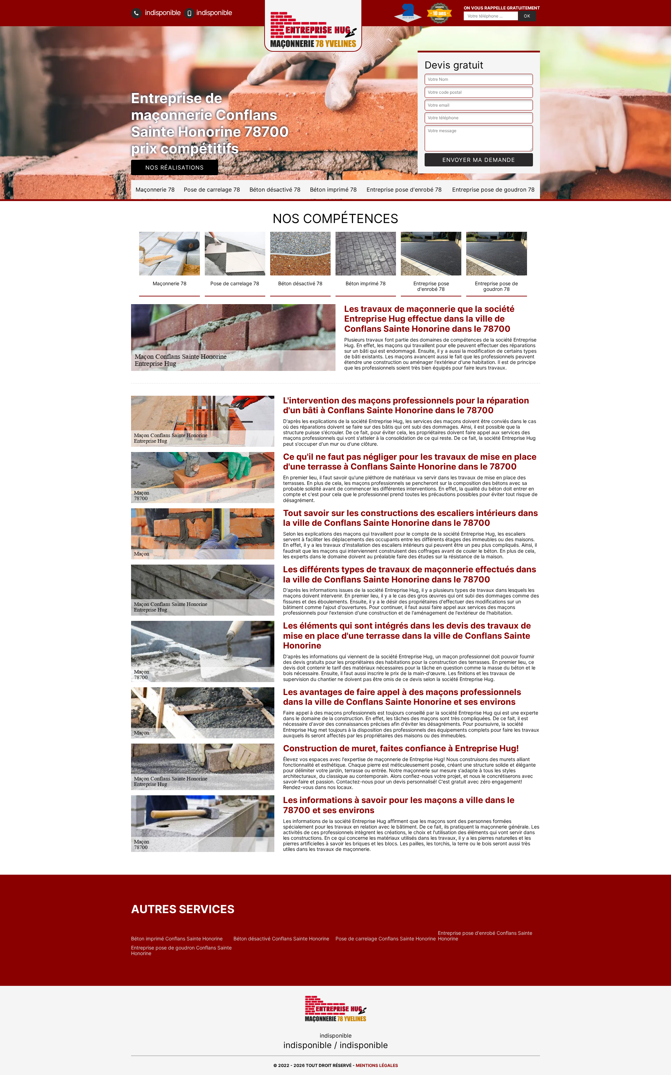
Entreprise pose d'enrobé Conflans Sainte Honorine (485, 935)
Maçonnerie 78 (155, 189)
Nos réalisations (174, 167)
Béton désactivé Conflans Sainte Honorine (281, 938)
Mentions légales (377, 1065)
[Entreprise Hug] (335, 1008)
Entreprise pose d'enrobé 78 (404, 189)
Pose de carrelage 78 (212, 189)
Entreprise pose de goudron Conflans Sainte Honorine (181, 950)
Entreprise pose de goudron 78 (493, 189)
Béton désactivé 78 (275, 189)
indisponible (162, 12)
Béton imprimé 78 (333, 189)
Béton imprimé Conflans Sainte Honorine (177, 938)
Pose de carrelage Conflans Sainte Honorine (386, 938)
